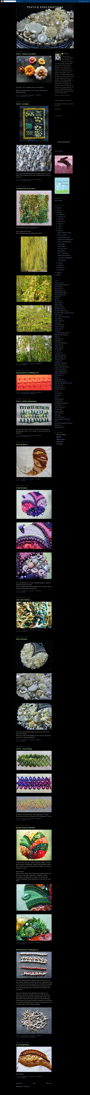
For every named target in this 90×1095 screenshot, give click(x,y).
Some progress (22, 444)
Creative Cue (58, 327)
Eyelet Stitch (58, 345)
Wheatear (57, 425)
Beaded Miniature (59, 294)
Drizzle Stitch (58, 339)
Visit (59, 151)
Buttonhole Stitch (59, 308)
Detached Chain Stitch (60, 335)
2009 (58, 272)
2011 (58, 210)
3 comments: (38, 179)
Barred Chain (58, 286)
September (61, 221)
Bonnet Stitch (58, 302)
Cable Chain (58, 315)
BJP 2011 (57, 300)
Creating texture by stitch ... (26, 188)
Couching (57, 323)
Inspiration (57, 361)
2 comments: (38, 435)
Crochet (57, 331)
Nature (56, 377)
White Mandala (21, 639)
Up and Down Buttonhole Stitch (63, 423)
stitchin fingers (58, 200)
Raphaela (66, 53)
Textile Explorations (45, 7)
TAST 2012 (57, 413)
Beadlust (59, 437)
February (60, 267)
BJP (56, 299)
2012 (58, 208)
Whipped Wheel (59, 427)
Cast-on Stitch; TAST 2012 (61, 316)
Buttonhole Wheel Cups (61, 310)
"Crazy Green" (58, 282)
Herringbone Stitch (59, 359)
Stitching (23, 96)
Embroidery (57, 341)
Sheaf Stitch (58, 401)
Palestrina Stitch (59, 387)
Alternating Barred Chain (61, 284)
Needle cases (58, 379)
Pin (55, 391)
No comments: (39, 392)
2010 (58, 212)
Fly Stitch (57, 351)
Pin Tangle (46, 814)
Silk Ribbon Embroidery (61, 403)
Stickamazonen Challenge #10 (27, 373)
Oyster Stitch (58, 385)
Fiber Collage (58, 349)
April (59, 263)
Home (34, 1083)
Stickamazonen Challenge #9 (27, 950)
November (60, 217)
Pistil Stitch (58, 393)
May (59, 230)
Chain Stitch (58, 319)
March (59, 265)
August (60, 223)
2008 (58, 275)
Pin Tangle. (48, 816)
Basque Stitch (58, 288)
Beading (23, 480)
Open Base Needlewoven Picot (62, 383)
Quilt (56, 397)
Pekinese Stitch (59, 389)
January (60, 270)
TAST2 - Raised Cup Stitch (26, 54)
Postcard (57, 395)
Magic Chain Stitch (59, 373)
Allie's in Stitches (61, 434)
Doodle (56, 337)
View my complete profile (62, 95)
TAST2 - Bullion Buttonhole (26, 401)
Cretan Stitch (58, 329)
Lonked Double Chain (60, 371)
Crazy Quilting (58, 325)
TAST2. (49, 173)
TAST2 (24, 87)
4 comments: (38, 95)
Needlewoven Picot (59, 381)
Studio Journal (58, 411)
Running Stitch (58, 399)
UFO (56, 421)
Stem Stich (57, 405)
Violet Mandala (21, 488)
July (59, 226)
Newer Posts (19, 1083)
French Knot (58, 353)
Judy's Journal (61, 439)
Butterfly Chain (58, 307)
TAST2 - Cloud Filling (24, 749)
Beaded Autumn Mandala (25, 828)
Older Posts (49, 1083)
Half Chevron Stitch (60, 355)
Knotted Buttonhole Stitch (61, 367)
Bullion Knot (58, 305)
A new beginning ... (23, 1045)
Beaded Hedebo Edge (60, 292)
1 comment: (38, 630)
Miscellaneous (58, 375)
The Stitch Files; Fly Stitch (61, 419)
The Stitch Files (59, 417)
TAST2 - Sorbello (22, 104)
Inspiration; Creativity (60, 363)
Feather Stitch (58, 347)
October (60, 219)
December (60, 214)
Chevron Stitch (58, 321)
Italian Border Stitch (60, 365)
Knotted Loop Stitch (60, 369)
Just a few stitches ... (24, 600)
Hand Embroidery (59, 357)
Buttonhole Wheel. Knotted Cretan (63, 313)
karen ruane (60, 441)
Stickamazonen (25, 393)
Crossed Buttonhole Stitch (61, 333)
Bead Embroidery (59, 290)
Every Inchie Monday (60, 343)
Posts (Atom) (26, 1086)
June (59, 228)
